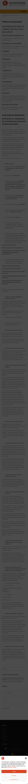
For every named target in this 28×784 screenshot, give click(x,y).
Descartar (14, 775)
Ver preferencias (14, 779)
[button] (26, 758)
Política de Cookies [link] (11, 767)
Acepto (14, 771)
